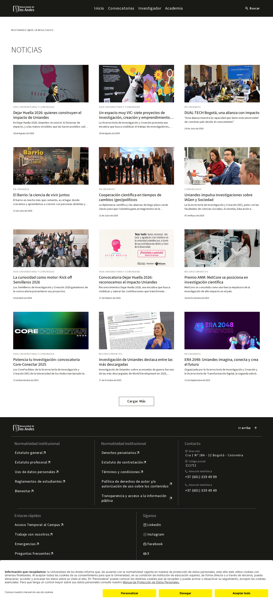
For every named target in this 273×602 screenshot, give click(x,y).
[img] (24, 8)
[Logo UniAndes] (24, 9)
